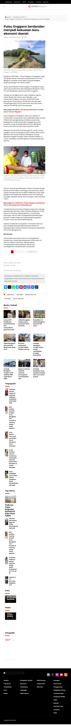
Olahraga (23, 689)
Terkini (24, 2)
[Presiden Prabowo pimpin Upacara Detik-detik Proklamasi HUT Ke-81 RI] (6, 560)
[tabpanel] (10, 599)
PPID (55, 712)
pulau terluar (18, 298)
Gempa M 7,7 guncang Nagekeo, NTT (12, 581)
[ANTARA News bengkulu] (37, 6)
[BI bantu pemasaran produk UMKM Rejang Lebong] (24, 337)
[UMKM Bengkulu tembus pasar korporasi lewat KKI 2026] (24, 314)
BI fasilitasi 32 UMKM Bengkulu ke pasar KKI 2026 (39, 323)
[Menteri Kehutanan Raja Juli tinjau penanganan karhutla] (6, 521)
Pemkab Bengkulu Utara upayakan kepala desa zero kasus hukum (39, 373)
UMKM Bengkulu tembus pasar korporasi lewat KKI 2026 (24, 323)
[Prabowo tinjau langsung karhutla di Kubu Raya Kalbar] (10, 499)
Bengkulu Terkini (19, 17)
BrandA (56, 702)
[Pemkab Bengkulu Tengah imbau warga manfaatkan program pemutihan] (39, 337)
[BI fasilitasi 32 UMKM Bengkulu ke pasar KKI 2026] (39, 314)
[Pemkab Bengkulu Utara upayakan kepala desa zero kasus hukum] (39, 363)
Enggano (20, 294)
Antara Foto (17, 2)
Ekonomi (23, 683)
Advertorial (41, 683)
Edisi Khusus (41, 679)
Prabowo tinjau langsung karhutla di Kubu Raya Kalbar (10, 510)
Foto (7, 591)
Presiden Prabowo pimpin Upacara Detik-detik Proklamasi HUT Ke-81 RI (13, 565)
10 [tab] (12, 630)
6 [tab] (9, 627)
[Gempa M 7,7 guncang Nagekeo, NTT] (6, 580)
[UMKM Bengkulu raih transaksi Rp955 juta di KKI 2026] (10, 337)
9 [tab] (9, 630)
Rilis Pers (45, 2)
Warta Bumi (24, 692)
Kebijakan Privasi (59, 689)
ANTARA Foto (58, 705)
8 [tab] (15, 627)
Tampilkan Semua (32, 251)
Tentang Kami (58, 692)
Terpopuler (31, 2)
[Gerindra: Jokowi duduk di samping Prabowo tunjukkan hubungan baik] (6, 392)
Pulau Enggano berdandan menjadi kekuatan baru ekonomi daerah (27, 19)
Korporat (57, 709)
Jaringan (57, 679)
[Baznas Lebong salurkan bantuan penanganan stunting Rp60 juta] (24, 363)
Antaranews (8, 2)
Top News (38, 2)
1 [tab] (6, 602)
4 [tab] (15, 602)
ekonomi (8, 298)
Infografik (10, 632)
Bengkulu (10, 294)
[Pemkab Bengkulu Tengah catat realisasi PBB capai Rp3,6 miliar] (10, 363)
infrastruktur (30, 294)
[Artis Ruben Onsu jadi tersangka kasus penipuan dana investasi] (6, 435)
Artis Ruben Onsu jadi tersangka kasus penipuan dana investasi (12, 439)
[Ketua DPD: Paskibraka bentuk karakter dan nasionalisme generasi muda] (10, 314)
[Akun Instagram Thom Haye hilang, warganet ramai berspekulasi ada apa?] (6, 474)
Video (8, 607)
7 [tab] (12, 627)
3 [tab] (12, 602)
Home (8, 17)
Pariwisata (24, 686)
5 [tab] (10, 604)
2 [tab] (9, 602)
